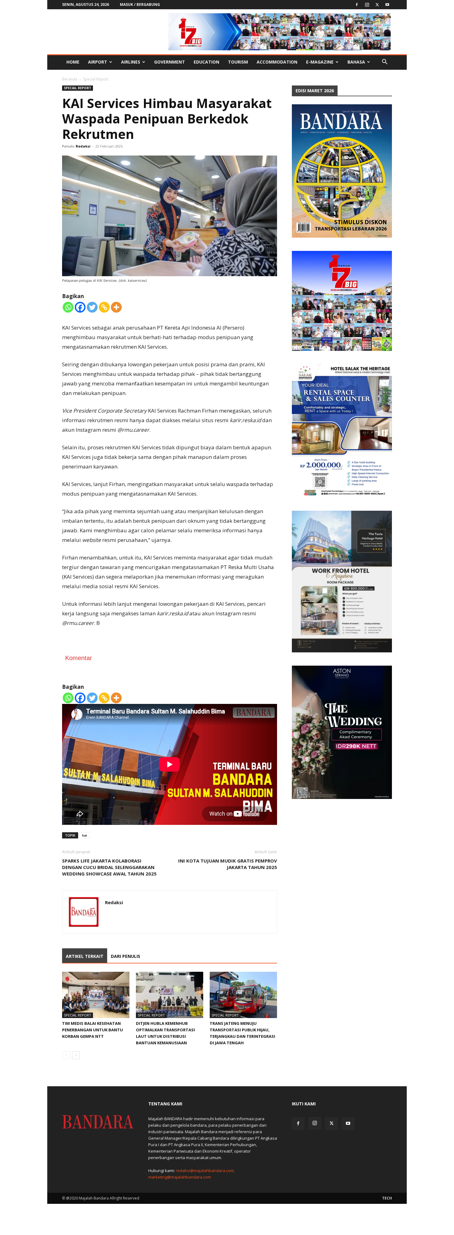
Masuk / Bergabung (140, 4)
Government (169, 62)
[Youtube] (387, 4)
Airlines (130, 62)
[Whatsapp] (68, 307)
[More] (116, 307)
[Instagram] (367, 4)
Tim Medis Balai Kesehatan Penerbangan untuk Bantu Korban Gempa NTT (92, 1030)
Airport (97, 62)
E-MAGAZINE (320, 62)
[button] (384, 62)
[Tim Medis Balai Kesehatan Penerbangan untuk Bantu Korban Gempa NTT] (95, 995)
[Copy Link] (104, 307)
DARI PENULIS (125, 956)
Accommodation (277, 62)
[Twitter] (377, 4)
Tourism (238, 62)
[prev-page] (66, 1055)
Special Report (77, 88)
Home (72, 62)
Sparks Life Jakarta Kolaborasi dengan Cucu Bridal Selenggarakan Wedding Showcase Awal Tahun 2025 (109, 867)
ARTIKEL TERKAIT (84, 956)
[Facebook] (356, 4)
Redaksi (83, 146)
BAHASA (356, 62)
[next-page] (76, 1055)
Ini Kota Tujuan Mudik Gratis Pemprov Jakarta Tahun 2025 (227, 864)
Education (206, 62)
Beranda (69, 79)
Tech (387, 1198)
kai (84, 835)
